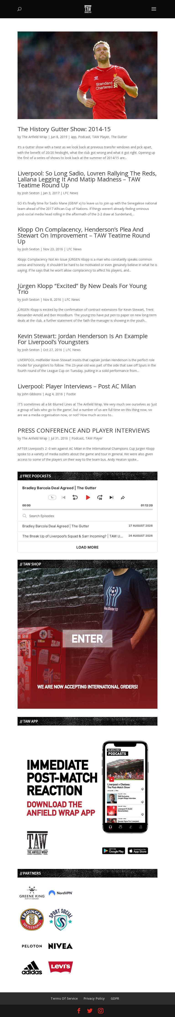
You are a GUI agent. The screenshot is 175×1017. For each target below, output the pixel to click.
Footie (71, 394)
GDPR (115, 998)
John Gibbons (31, 394)
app (73, 137)
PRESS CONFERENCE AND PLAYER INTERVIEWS (84, 430)
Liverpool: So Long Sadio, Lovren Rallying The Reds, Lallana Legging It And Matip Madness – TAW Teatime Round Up (87, 179)
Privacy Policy (94, 998)
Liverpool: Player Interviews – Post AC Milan (77, 386)
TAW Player (100, 137)
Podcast (84, 137)
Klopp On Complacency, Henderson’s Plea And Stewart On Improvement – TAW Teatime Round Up (84, 235)
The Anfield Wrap (34, 137)
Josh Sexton (30, 193)
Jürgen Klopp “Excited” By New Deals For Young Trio (82, 289)
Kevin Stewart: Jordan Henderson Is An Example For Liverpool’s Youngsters (83, 339)
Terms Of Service (64, 998)
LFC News (70, 193)
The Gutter (119, 137)
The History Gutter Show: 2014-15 (64, 129)
